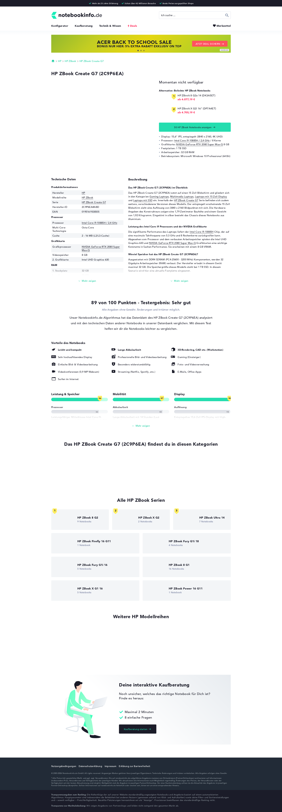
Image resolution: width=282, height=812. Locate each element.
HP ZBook (70, 61)
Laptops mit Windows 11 (65, 464)
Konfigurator (59, 25)
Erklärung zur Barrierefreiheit (134, 766)
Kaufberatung (84, 25)
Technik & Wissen (110, 25)
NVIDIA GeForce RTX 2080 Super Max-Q (199, 144)
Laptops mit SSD (143, 200)
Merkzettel (224, 25)
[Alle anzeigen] (141, 426)
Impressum (111, 766)
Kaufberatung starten (135, 729)
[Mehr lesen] (87, 281)
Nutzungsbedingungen (63, 766)
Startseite (53, 61)
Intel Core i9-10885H (201, 231)
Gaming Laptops (159, 196)
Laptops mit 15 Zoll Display (211, 196)
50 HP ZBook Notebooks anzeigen (193, 127)
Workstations (59, 476)
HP (59, 61)
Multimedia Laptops (182, 196)
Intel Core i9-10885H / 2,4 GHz (192, 140)
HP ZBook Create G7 (91, 61)
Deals (133, 25)
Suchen (227, 15)
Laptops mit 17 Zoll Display (67, 482)
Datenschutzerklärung (90, 766)
